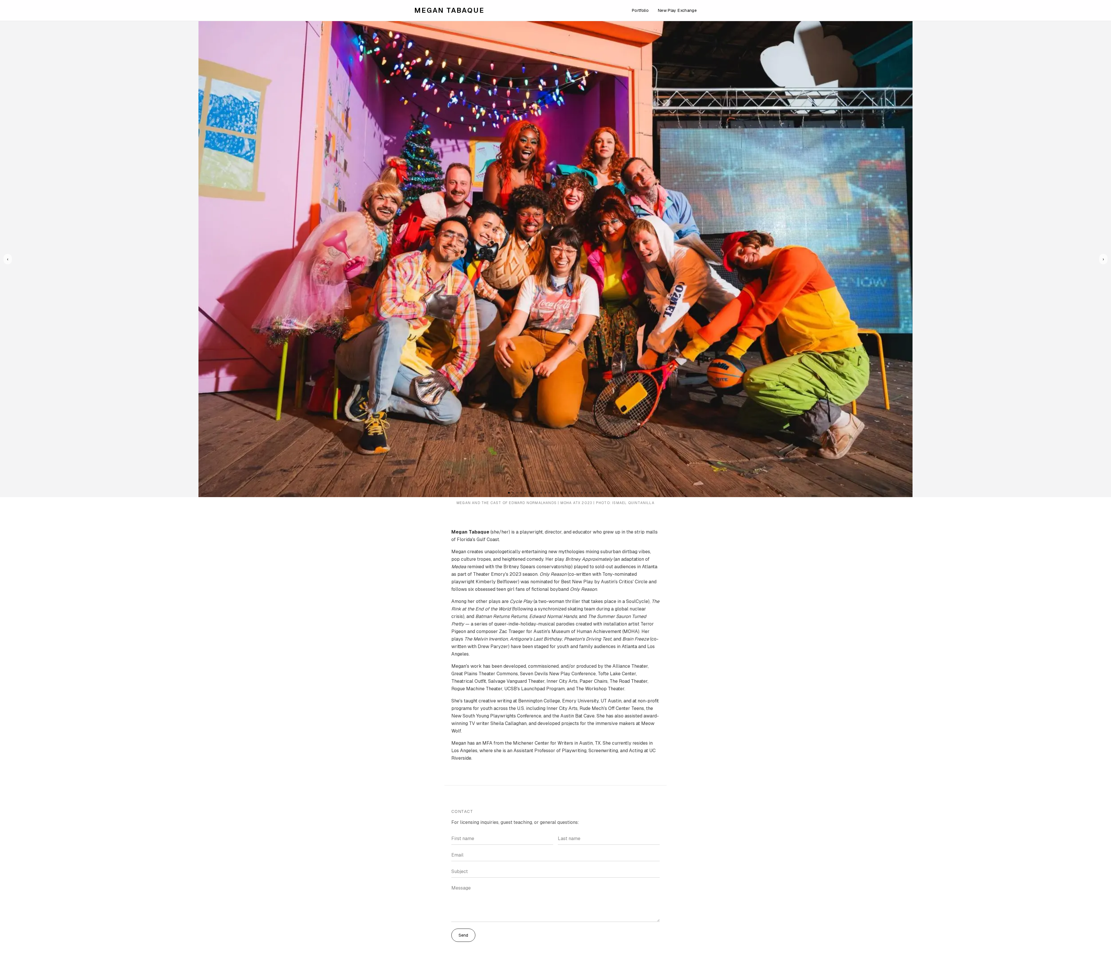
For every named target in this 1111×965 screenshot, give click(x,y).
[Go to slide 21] (590, 493)
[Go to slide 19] (582, 493)
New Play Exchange (677, 10)
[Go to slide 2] (513, 493)
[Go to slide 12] (553, 493)
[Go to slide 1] (509, 493)
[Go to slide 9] (541, 493)
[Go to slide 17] (574, 493)
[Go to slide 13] (557, 493)
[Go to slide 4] (521, 493)
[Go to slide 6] (529, 493)
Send (463, 935)
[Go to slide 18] (578, 493)
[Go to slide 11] (549, 493)
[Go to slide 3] (517, 493)
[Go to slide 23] (598, 493)
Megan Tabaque (449, 10)
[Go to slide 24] (602, 493)
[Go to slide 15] (565, 493)
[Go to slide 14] (561, 493)
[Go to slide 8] (537, 493)
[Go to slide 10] (545, 493)
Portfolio (640, 10)
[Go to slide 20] (586, 493)
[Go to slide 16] (570, 493)
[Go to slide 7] (533, 493)
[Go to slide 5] (525, 493)
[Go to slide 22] (594, 493)
